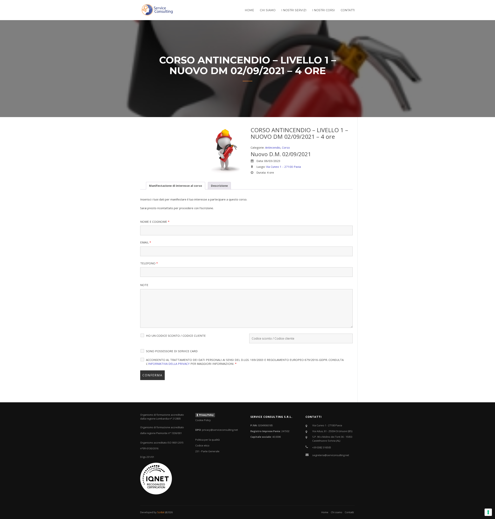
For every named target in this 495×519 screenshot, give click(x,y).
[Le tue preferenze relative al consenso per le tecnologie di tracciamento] (488, 512)
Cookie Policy (203, 420)
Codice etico (202, 445)
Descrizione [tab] (219, 186)
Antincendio (272, 147)
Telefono (149, 263)
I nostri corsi (323, 10)
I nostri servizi (293, 10)
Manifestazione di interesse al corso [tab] (175, 186)
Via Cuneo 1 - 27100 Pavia (283, 167)
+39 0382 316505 (321, 447)
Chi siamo (268, 10)
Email (145, 242)
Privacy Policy (206, 415)
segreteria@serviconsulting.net (330, 455)
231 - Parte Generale (207, 451)
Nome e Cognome (154, 222)
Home (249, 10)
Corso (286, 147)
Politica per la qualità (207, 439)
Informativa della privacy (169, 364)
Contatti (348, 10)
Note (144, 285)
